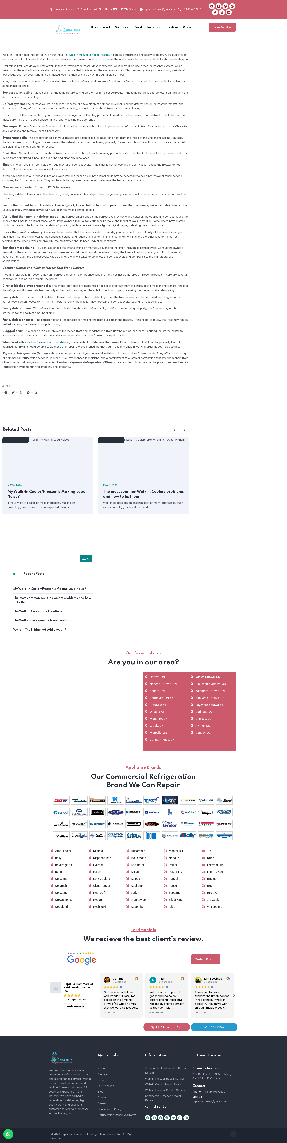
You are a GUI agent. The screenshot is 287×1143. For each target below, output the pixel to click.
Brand (138, 27)
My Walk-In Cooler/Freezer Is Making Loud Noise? (46, 494)
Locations (172, 27)
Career (102, 1103)
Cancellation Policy (110, 1109)
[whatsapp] (20, 392)
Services (120, 27)
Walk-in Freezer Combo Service (165, 1090)
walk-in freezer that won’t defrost (48, 342)
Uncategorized (17, 440)
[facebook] (5, 392)
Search (86, 559)
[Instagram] (222, 12)
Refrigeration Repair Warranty (117, 1115)
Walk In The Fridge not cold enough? (39, 629)
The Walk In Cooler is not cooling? (37, 611)
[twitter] (13, 392)
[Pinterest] (225, 6)
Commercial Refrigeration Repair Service (165, 1070)
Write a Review (205, 959)
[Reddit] (232, 6)
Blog (100, 1091)
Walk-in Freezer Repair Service (165, 1078)
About (106, 27)
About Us (104, 1068)
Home (94, 27)
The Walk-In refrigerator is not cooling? (42, 620)
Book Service (222, 27)
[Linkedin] (229, 12)
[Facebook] (212, 6)
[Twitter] (215, 12)
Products (152, 27)
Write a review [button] (75, 1006)
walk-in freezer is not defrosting (89, 54)
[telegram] (28, 392)
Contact (187, 27)
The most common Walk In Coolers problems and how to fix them (143, 494)
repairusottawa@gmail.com (209, 1101)
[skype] (35, 392)
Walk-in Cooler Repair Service (164, 1084)
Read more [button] (110, 1012)
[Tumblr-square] (219, 6)
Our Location (106, 1086)
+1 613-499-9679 (214, 1091)
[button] (174, 430)
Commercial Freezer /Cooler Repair (163, 1098)
